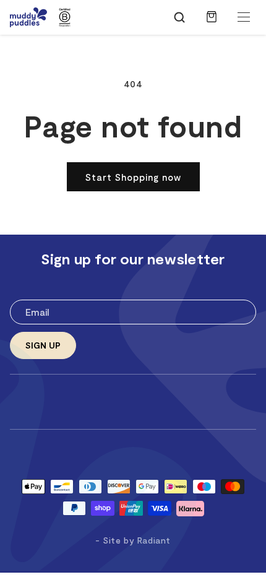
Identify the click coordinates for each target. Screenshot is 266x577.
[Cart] (211, 22)
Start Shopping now (133, 177)
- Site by (133, 540)
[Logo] (28, 17)
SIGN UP (43, 345)
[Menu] (243, 17)
